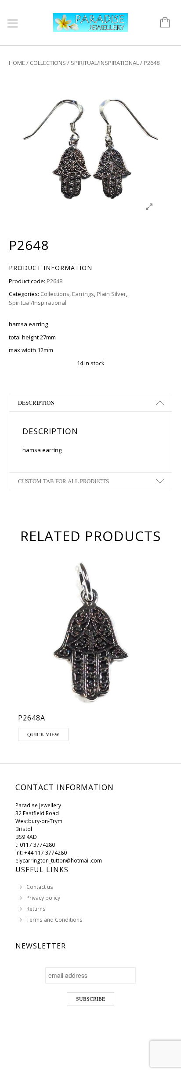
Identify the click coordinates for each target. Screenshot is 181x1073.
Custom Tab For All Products (63, 481)
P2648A (31, 718)
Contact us (39, 887)
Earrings (83, 294)
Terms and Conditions (54, 919)
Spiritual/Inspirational (105, 63)
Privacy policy (43, 898)
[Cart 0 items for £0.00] (160, 23)
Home (17, 63)
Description (36, 402)
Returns (36, 909)
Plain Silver (111, 294)
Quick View (43, 734)
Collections (48, 63)
